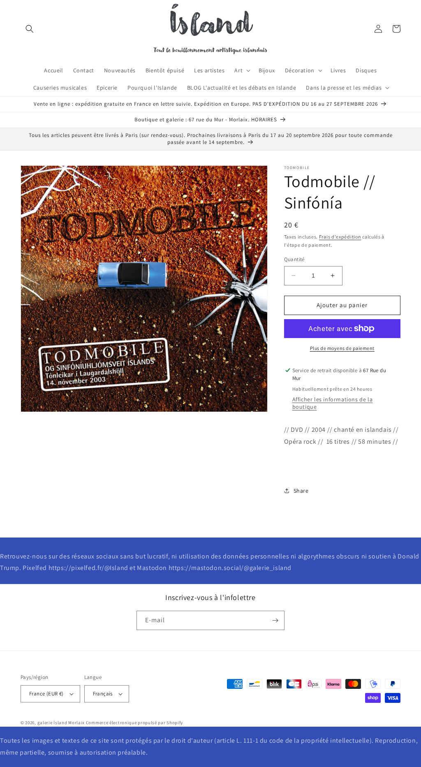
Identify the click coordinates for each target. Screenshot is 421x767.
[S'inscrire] (275, 620)
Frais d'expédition (340, 237)
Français (103, 693)
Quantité (294, 259)
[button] (30, 29)
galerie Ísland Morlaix (61, 722)
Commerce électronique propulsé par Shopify (134, 722)
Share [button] (301, 490)
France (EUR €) (46, 693)
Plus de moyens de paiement (342, 348)
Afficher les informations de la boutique (332, 403)
